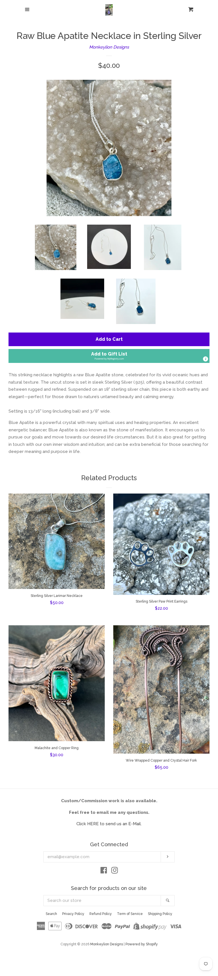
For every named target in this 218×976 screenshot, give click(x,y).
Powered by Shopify (141, 944)
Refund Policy (100, 914)
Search (51, 914)
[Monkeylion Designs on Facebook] (103, 871)
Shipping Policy (160, 914)
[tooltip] (205, 358)
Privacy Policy (73, 914)
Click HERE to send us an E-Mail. (109, 823)
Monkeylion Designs (109, 47)
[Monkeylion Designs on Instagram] (114, 871)
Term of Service (130, 914)
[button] (109, 356)
